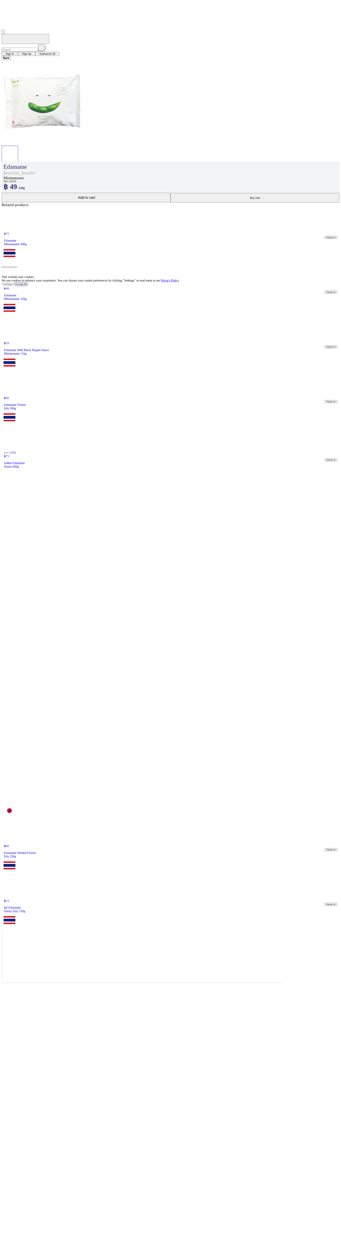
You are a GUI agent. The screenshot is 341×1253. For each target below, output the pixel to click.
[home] (25, 39)
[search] (42, 47)
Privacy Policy (170, 280)
